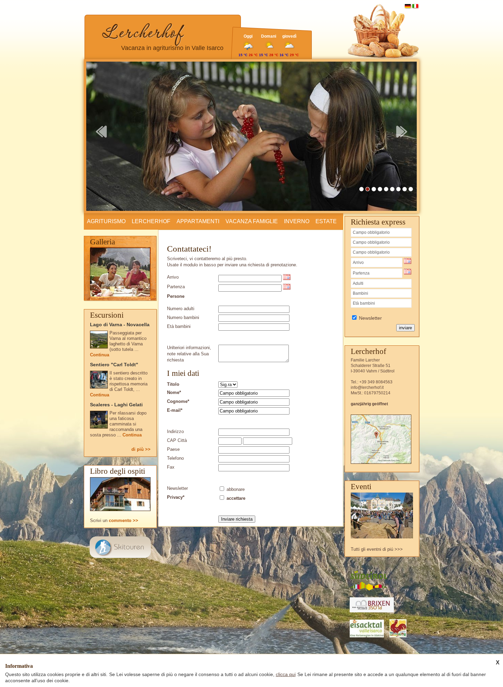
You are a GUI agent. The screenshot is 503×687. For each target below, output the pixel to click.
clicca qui (286, 674)
